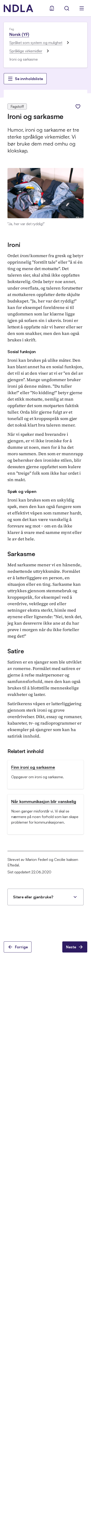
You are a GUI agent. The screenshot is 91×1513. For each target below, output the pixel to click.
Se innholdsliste (29, 78)
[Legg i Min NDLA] (78, 106)
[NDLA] (18, 8)
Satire (15, 651)
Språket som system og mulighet (35, 42)
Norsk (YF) (19, 34)
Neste (71, 947)
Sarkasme (21, 553)
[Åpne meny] (81, 8)
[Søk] (66, 8)
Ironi (13, 244)
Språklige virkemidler (25, 51)
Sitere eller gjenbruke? (33, 897)
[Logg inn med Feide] (51, 8)
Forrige (21, 947)
